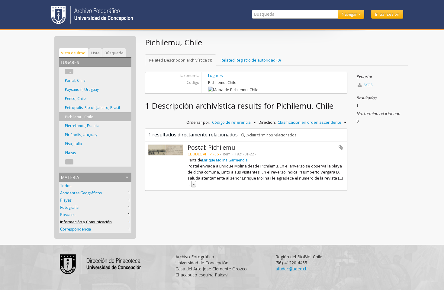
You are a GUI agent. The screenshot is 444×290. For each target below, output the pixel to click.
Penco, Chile (75, 98)
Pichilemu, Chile (79, 117)
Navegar (350, 14)
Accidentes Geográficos (81, 193)
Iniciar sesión (387, 14)
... (69, 71)
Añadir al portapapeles (341, 148)
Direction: (267, 122)
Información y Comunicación (86, 222)
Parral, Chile (75, 80)
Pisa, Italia (73, 143)
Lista (95, 53)
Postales (67, 214)
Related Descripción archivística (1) (180, 60)
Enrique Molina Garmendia (225, 160)
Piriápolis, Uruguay (81, 134)
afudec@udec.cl (290, 269)
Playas (66, 200)
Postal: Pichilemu (211, 147)
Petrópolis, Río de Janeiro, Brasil (92, 107)
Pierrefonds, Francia (82, 125)
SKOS (367, 85)
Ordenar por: (198, 122)
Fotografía (69, 207)
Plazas (70, 152)
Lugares (215, 75)
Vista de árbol (73, 53)
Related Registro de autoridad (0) (250, 60)
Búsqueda (114, 53)
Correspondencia (75, 229)
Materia (70, 177)
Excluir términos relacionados (270, 135)
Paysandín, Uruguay (82, 89)
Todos (65, 185)
